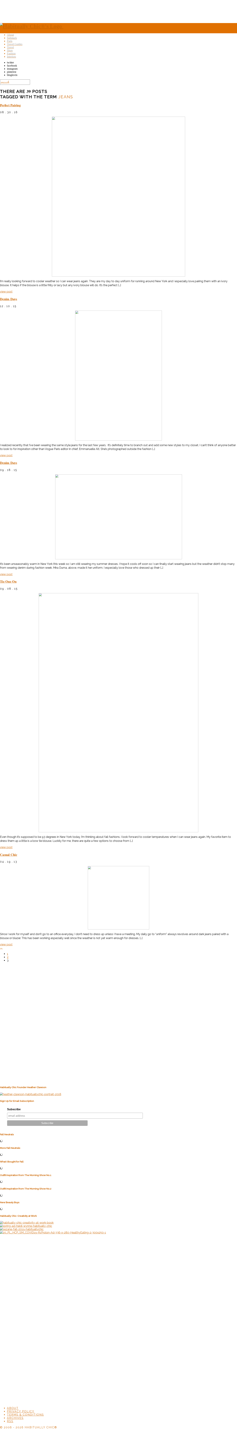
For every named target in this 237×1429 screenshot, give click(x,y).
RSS (10, 1421)
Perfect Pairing (10, 105)
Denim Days (8, 299)
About (13, 1408)
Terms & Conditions (25, 1414)
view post (6, 291)
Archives (15, 1418)
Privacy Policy (20, 1411)
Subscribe (14, 1109)
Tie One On (8, 581)
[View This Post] (118, 197)
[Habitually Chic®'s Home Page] (31, 26)
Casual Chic (8, 854)
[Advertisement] (118, 11)
